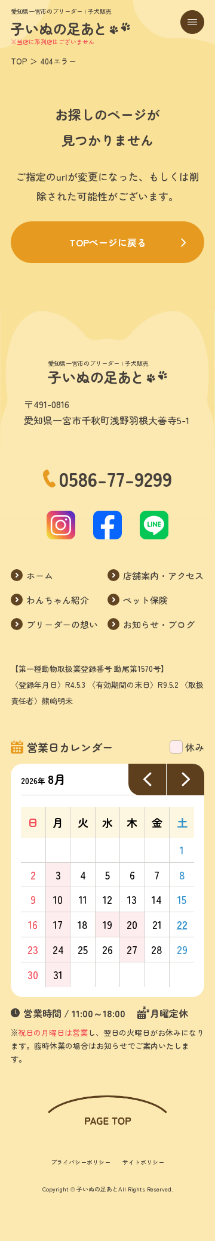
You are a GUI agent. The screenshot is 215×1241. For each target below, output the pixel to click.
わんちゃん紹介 (57, 600)
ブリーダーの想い (62, 624)
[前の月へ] (147, 779)
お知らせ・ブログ (159, 624)
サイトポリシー (143, 1161)
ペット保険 (145, 600)
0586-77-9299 (115, 478)
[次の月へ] (185, 779)
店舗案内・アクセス (163, 575)
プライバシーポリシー (80, 1161)
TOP (19, 61)
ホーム (39, 575)
